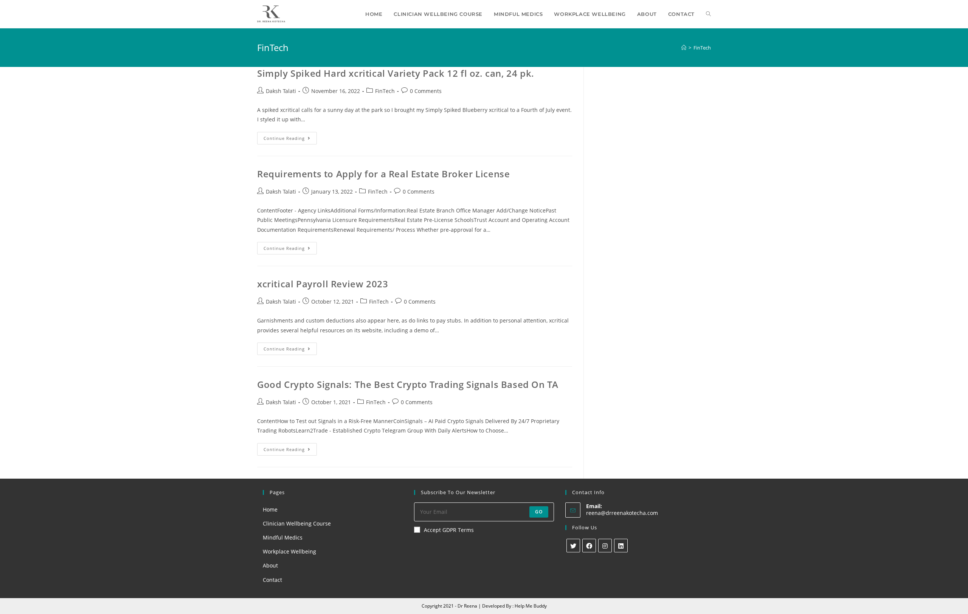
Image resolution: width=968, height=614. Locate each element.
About (270, 565)
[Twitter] (573, 545)
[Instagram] (605, 545)
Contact (272, 579)
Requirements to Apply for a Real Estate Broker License (383, 173)
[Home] (683, 47)
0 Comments (426, 91)
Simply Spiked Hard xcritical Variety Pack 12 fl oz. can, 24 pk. (395, 73)
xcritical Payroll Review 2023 (322, 284)
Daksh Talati (281, 91)
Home (270, 509)
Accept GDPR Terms (449, 529)
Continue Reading (290, 139)
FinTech (385, 91)
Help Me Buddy (531, 606)
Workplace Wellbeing (289, 551)
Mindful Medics (282, 537)
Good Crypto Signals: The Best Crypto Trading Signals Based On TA (407, 384)
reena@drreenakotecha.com (622, 512)
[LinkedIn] (621, 545)
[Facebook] (589, 545)
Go (539, 512)
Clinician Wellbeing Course (297, 523)
